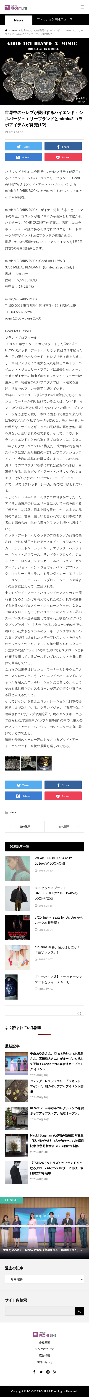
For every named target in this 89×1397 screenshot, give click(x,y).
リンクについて (44, 1349)
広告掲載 (44, 1355)
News (18, 20)
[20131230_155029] (44, 766)
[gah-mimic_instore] (12, 766)
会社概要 (44, 1342)
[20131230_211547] (28, 766)
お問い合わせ (44, 1362)
